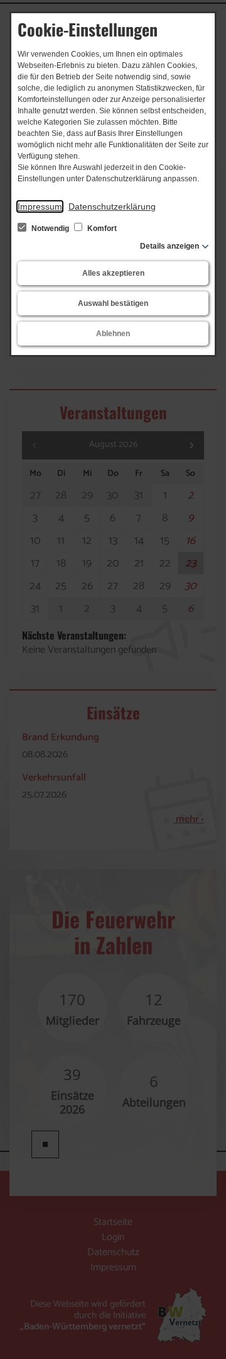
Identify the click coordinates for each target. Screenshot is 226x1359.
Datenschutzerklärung (112, 206)
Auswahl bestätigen (113, 303)
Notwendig (50, 228)
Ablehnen (113, 333)
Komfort (101, 228)
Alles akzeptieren (113, 273)
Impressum (40, 206)
